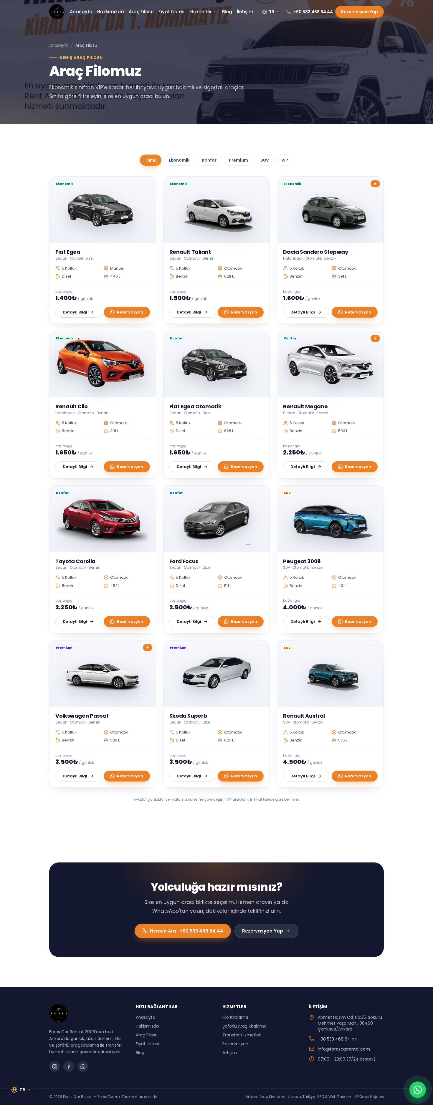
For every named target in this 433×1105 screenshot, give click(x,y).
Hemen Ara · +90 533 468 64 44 (186, 931)
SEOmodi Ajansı (369, 1096)
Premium (238, 160)
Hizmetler (201, 12)
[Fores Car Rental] (57, 11)
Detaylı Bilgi (75, 312)
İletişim (245, 12)
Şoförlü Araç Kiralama (244, 1026)
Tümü (151, 160)
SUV (264, 160)
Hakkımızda (110, 12)
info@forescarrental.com (344, 1049)
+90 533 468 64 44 (337, 1039)
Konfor (209, 160)
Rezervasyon (130, 312)
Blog (227, 12)
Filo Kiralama (235, 1017)
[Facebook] (68, 1066)
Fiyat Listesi (172, 12)
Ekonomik (179, 160)
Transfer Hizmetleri (241, 1035)
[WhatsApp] (82, 1066)
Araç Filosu (141, 12)
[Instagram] (54, 1066)
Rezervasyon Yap (359, 12)
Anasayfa (81, 12)
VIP (284, 160)
